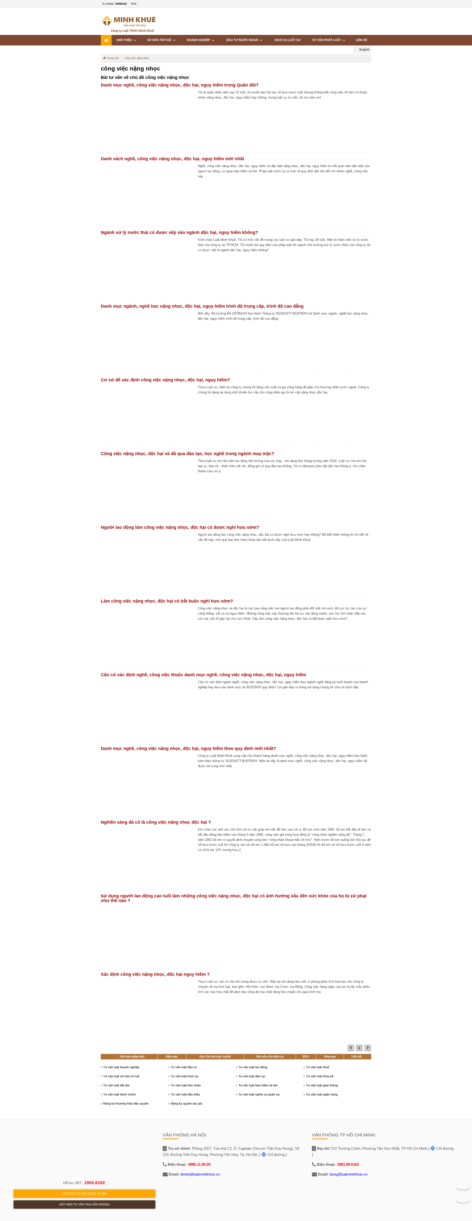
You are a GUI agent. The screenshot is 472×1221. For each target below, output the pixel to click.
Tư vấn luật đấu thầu (185, 1094)
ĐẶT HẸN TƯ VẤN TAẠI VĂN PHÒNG (84, 1204)
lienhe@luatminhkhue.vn (200, 1174)
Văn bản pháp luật (131, 1056)
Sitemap (330, 1056)
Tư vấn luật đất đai (116, 1085)
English (364, 49)
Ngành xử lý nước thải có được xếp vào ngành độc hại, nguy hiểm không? (179, 232)
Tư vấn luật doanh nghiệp (121, 1067)
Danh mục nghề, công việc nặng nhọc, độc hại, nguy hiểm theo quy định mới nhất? (188, 748)
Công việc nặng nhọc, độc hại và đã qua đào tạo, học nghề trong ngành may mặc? (187, 453)
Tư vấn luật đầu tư (184, 1067)
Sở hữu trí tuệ (160, 40)
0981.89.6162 (348, 1164)
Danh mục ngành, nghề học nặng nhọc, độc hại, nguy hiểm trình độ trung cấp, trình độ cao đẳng (202, 306)
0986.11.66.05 (199, 1164)
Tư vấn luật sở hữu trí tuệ (121, 1076)
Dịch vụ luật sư (288, 40)
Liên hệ (357, 1056)
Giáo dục (172, 1056)
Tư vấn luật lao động (252, 1067)
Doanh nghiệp (199, 40)
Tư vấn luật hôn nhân (186, 1085)
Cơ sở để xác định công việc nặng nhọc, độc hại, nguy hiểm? (165, 379)
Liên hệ (361, 40)
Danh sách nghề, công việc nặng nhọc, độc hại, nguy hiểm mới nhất (172, 158)
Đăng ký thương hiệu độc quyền (126, 1103)
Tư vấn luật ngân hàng (322, 1094)
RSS (133, 3)
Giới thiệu (125, 40)
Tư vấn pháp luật (327, 40)
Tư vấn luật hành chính (119, 1094)
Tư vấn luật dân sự (251, 1076)
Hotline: (116, 3)
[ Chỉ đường (272, 1154)
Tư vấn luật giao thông (322, 1085)
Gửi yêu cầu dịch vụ (270, 1056)
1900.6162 (94, 1182)
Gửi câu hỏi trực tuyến (215, 1056)
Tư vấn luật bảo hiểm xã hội (258, 1085)
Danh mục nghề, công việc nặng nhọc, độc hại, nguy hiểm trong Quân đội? (180, 85)
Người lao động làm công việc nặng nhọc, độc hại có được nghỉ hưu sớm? (180, 527)
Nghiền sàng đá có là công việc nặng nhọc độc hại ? (156, 822)
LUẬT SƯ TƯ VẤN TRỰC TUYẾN (84, 1193)
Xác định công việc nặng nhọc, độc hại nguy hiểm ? (155, 974)
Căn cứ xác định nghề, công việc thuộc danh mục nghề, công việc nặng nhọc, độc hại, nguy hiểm (203, 674)
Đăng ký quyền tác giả (186, 1103)
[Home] (106, 40)
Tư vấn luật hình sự (184, 1076)
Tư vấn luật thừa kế (319, 1076)
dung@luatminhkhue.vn (349, 1174)
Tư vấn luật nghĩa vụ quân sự (259, 1094)
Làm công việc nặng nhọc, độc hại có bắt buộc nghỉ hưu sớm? (167, 601)
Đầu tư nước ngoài (243, 40)
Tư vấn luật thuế (317, 1067)
